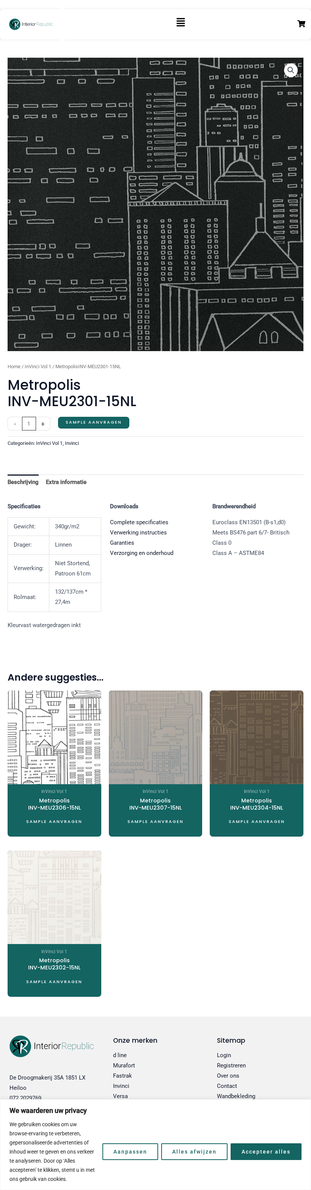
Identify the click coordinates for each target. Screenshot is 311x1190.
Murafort (124, 1065)
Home (14, 366)
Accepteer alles (266, 1152)
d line (120, 1055)
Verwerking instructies (138, 532)
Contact (227, 1086)
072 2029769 (25, 1098)
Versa (120, 1096)
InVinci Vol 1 (38, 366)
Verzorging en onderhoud (141, 553)
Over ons (228, 1075)
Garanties (122, 542)
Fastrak (122, 1075)
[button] (180, 24)
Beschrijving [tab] (23, 482)
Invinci (72, 443)
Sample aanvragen (94, 422)
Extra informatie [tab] (66, 482)
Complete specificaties (139, 522)
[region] (155, 1144)
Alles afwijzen (194, 1152)
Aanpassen (130, 1152)
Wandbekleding (236, 1096)
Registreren (231, 1065)
